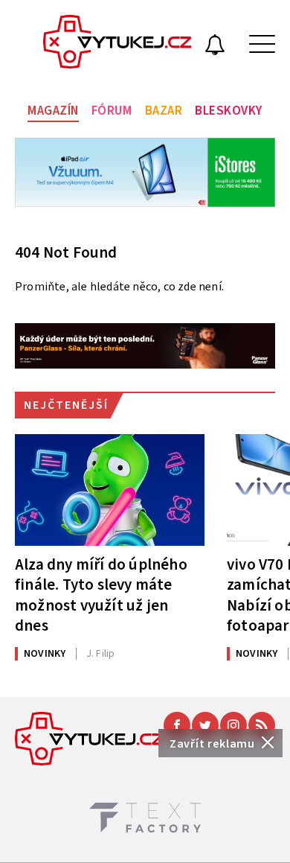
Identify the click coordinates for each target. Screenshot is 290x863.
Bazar (164, 111)
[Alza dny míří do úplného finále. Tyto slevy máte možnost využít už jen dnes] (109, 490)
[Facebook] (177, 725)
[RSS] (261, 725)
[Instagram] (233, 725)
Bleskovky (228, 111)
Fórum (111, 111)
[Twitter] (205, 725)
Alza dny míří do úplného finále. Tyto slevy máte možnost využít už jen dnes (101, 594)
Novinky (44, 653)
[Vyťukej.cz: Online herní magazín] (117, 44)
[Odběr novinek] (214, 47)
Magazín (53, 111)
